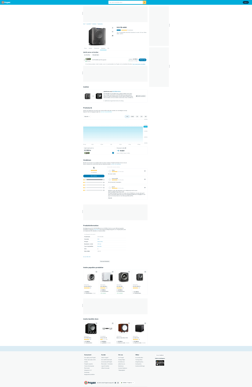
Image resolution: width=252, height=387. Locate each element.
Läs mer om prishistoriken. (106, 111)
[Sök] (144, 2)
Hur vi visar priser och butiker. (139, 64)
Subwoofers (100, 23)
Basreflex (99, 246)
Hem (84, 23)
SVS (98, 239)
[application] (115, 132)
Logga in (246, 2)
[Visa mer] (84, 60)
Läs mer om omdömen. (116, 164)
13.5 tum (99, 244)
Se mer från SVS (86, 256)
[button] (112, 27)
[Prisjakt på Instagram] (118, 382)
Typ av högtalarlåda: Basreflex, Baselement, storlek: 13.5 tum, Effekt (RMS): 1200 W (131, 33)
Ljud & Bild (89, 23)
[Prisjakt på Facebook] (115, 382)
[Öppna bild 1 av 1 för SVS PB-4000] (97, 36)
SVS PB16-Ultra (116, 91)
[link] (115, 96)
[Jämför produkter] (112, 35)
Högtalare (94, 23)
